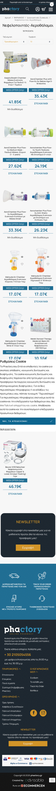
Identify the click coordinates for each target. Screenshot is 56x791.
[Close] (52, 4)
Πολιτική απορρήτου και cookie (20, 405)
